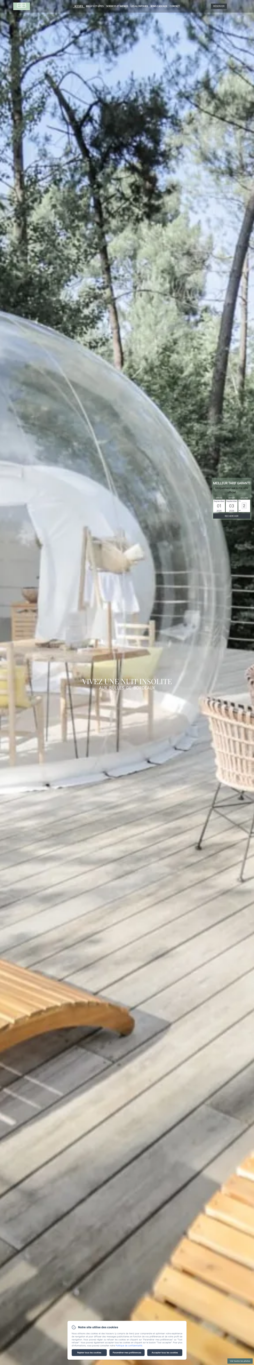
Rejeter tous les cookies (89, 1352)
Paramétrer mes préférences (127, 1352)
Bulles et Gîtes (95, 6)
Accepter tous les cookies (165, 1352)
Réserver (218, 6)
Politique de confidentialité (129, 1345)
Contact (175, 6)
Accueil (78, 6)
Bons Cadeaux (159, 6)
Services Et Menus (117, 6)
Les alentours (139, 6)
